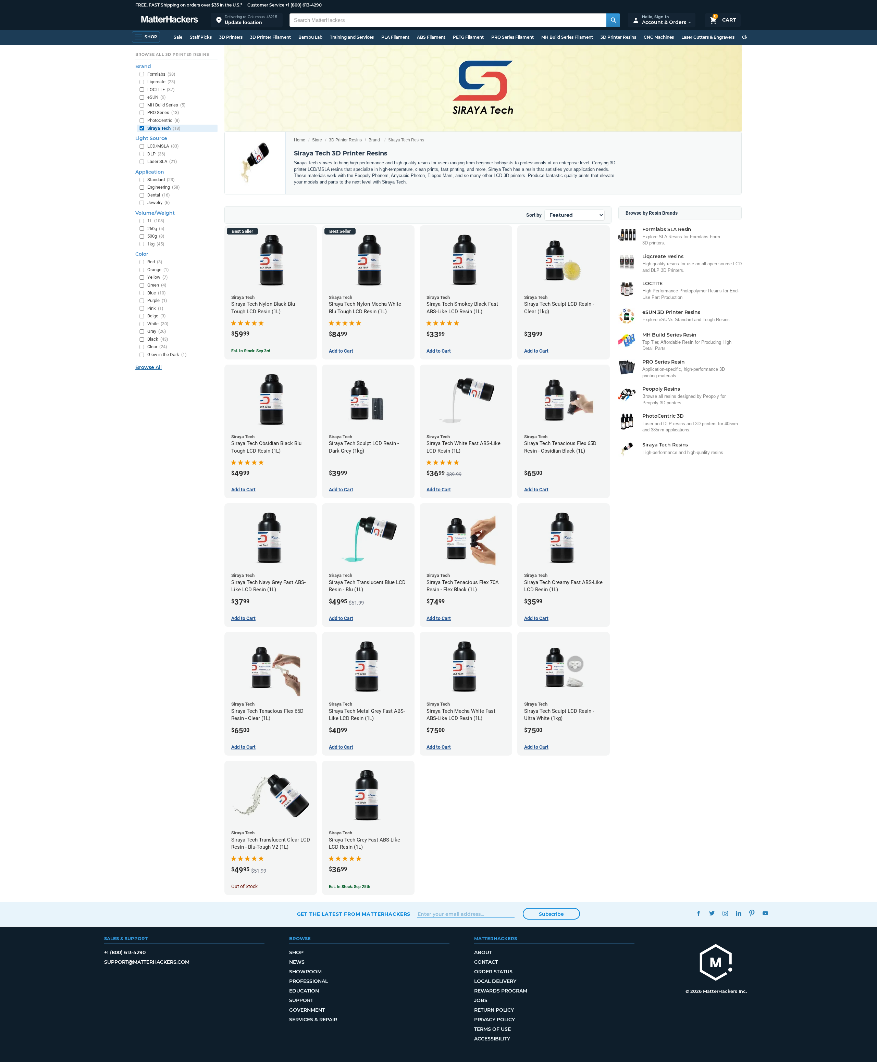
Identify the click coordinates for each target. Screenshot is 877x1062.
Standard (161, 179)
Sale (178, 37)
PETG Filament (468, 37)
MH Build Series (166, 105)
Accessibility (492, 1039)
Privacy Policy (494, 1019)
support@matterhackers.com (146, 962)
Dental (158, 195)
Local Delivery (495, 981)
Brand (374, 140)
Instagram (725, 913)
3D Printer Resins (618, 37)
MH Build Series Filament (567, 37)
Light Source (151, 138)
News (297, 962)
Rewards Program (500, 991)
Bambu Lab (310, 37)
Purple (157, 300)
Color (141, 254)
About (483, 952)
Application (149, 172)
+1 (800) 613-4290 (303, 5)
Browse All (148, 367)
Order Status (493, 972)
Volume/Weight (155, 213)
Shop (296, 952)
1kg (155, 243)
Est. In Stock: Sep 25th (349, 886)
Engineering (163, 187)
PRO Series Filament (512, 37)
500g (155, 236)
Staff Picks (201, 37)
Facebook (699, 913)
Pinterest (752, 913)
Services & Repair (313, 1019)
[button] (247, 20)
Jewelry (158, 202)
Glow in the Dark (167, 354)
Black (157, 339)
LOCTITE (161, 89)
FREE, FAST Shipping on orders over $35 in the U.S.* (188, 5)
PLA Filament (395, 37)
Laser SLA (162, 161)
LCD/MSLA (163, 146)
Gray (156, 331)
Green (156, 285)
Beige (156, 315)
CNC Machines (659, 37)
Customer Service (265, 5)
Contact (486, 962)
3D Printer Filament (270, 37)
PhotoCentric (163, 120)
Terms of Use (492, 1029)
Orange (158, 269)
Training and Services (352, 37)
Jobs (480, 1000)
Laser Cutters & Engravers (707, 37)
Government (307, 1010)
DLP (156, 153)
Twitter (712, 913)
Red (154, 261)
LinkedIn (739, 913)
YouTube (765, 913)
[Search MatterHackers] (613, 20)
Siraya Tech (164, 128)
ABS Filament (431, 37)
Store (317, 140)
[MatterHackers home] (169, 20)
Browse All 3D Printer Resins (172, 54)
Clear (157, 347)
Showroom (305, 972)
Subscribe (551, 914)
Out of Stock (244, 886)
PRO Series (163, 112)
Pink (155, 308)
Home (299, 140)
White (158, 323)
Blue (156, 292)
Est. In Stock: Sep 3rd (250, 351)
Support (301, 1000)
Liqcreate (161, 81)
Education (304, 991)
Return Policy (494, 1010)
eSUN (156, 97)
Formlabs (161, 74)
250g (155, 228)
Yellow (157, 277)
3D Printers (231, 37)
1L (155, 220)
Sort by (534, 215)
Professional (308, 981)
